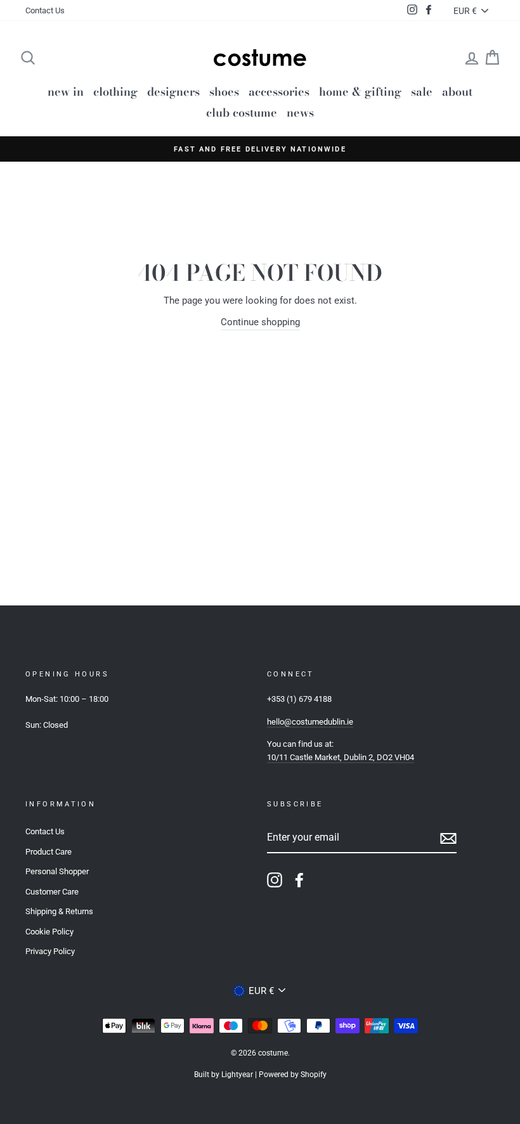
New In (66, 91)
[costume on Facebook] (299, 880)
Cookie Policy (49, 931)
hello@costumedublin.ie (310, 722)
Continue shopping (260, 322)
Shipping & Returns (59, 911)
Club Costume (241, 112)
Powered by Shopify (293, 1074)
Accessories (279, 91)
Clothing (115, 91)
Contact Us (45, 10)
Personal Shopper (57, 871)
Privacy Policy (50, 951)
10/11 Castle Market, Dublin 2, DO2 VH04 (340, 757)
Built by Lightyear (223, 1074)
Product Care (48, 851)
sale (421, 91)
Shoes (224, 91)
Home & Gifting (360, 91)
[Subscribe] (448, 838)
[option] (260, 149)
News (300, 112)
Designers (173, 91)
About (457, 91)
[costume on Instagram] (274, 880)
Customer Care (52, 891)
